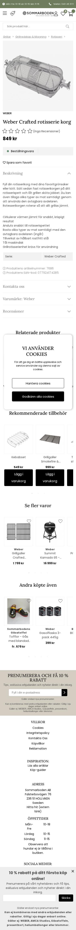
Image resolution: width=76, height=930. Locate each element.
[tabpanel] (18, 455)
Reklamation (38, 749)
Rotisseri (56, 36)
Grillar (7, 36)
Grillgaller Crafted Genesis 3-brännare (18, 555)
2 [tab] (38, 493)
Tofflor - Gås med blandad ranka (19, 639)
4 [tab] (47, 573)
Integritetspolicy (38, 733)
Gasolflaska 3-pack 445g (50, 635)
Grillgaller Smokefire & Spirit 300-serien (50, 459)
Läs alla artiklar (38, 766)
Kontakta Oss (38, 738)
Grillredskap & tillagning (30, 36)
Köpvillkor (38, 743)
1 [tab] (32, 493)
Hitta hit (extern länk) (38, 809)
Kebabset (19, 457)
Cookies (38, 728)
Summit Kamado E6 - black (50, 555)
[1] (38, 76)
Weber (7, 113)
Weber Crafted (55, 256)
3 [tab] (44, 493)
